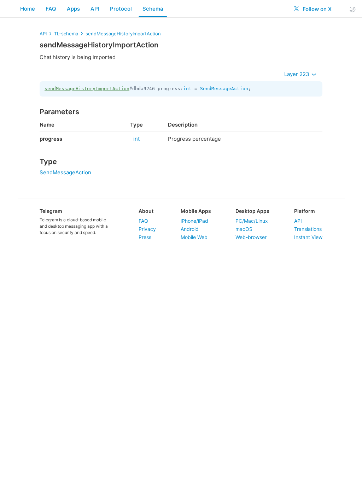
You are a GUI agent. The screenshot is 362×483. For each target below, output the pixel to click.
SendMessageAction (224, 88)
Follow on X (316, 9)
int (187, 88)
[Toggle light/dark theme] (352, 9)
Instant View (308, 237)
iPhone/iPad (194, 221)
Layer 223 (297, 74)
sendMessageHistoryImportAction (123, 33)
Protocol (121, 8)
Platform (304, 211)
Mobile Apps (196, 211)
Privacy (147, 229)
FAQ (51, 8)
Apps (73, 8)
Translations (308, 229)
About (146, 211)
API (94, 8)
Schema (152, 8)
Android (190, 229)
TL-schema (66, 33)
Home (27, 8)
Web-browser (251, 237)
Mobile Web (194, 237)
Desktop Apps (252, 211)
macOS (243, 229)
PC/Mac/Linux (251, 221)
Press (145, 237)
